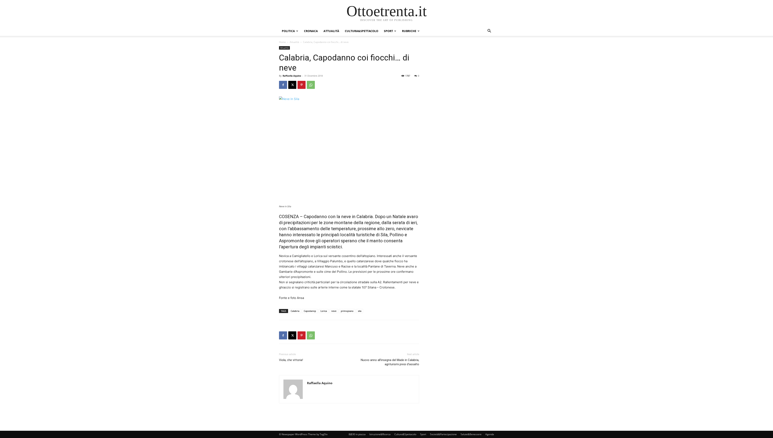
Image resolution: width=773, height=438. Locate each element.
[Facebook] (283, 85)
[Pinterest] (302, 85)
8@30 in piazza (357, 434)
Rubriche (409, 31)
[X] (292, 85)
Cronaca (311, 31)
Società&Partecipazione (443, 434)
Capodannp (310, 310)
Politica (288, 31)
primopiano (347, 310)
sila (359, 310)
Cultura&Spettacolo (361, 31)
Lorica (323, 310)
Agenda (489, 434)
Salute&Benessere (471, 434)
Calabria (295, 310)
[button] (489, 31)
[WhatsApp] (311, 85)
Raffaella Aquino (292, 75)
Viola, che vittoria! (291, 360)
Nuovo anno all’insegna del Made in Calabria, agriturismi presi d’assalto (390, 362)
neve (333, 310)
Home (282, 42)
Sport (388, 31)
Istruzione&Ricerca (380, 434)
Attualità (331, 31)
